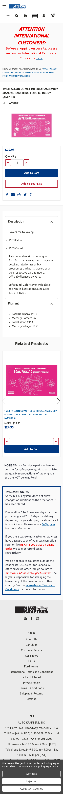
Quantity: (11, 156)
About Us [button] (31, 639)
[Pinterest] (31, 194)
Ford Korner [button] (31, 666)
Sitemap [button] (31, 698)
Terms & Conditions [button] (31, 688)
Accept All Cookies (31, 788)
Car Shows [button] (31, 655)
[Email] (13, 194)
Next (58, 401)
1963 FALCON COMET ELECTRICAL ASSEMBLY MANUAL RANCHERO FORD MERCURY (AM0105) (30, 414)
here (39, 58)
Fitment (13, 303)
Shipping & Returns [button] (31, 693)
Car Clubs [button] (31, 644)
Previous (3, 401)
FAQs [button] (31, 661)
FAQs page (48, 524)
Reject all (31, 781)
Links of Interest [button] (31, 677)
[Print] (19, 194)
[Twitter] (25, 194)
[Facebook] (7, 194)
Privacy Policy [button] (31, 682)
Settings (31, 774)
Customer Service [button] (31, 650)
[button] (34, 16)
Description (16, 221)
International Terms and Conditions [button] (31, 671)
